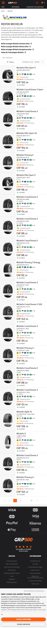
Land (12, 576)
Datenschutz (35, 570)
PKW (2, 7)
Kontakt (35, 564)
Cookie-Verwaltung (35, 581)
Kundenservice (35, 561)
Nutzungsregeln (35, 573)
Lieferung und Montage (35, 7)
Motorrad (15, 7)
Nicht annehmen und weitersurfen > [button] (34, 591)
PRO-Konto (12, 570)
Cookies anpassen (23, 624)
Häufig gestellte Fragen (12, 573)
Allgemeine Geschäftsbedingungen (35, 577)
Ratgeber (12, 579)
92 (31, 500)
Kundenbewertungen (35, 567)
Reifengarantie (12, 582)
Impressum (35, 584)
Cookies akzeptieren (23, 619)
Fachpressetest (12, 561)
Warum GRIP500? (12, 564)
